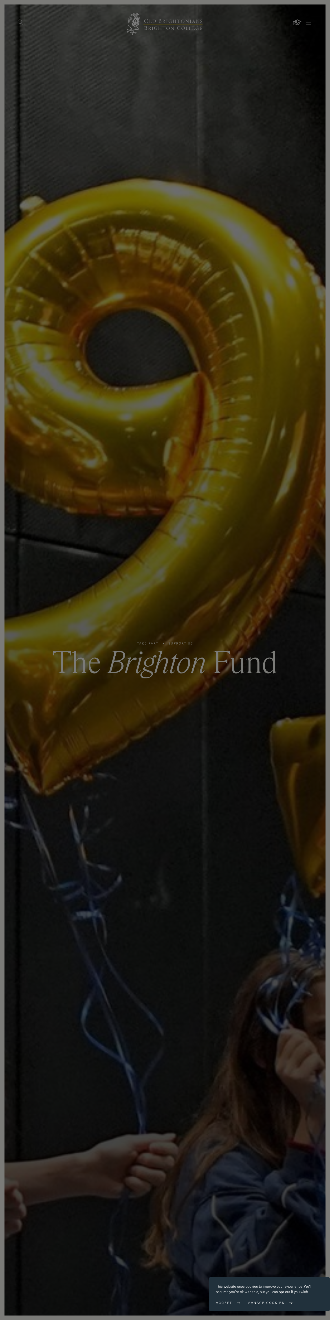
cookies (252, 1286)
